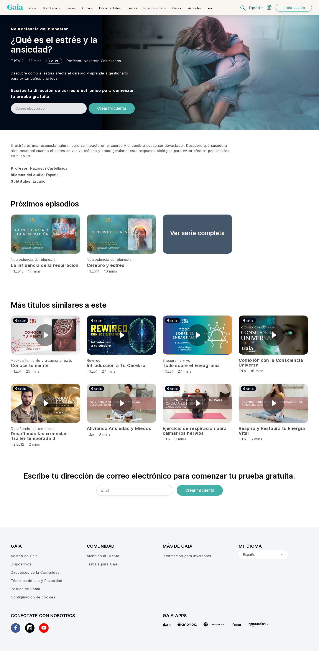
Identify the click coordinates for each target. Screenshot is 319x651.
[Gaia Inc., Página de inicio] (15, 7)
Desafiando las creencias (33, 428)
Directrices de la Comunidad (35, 572)
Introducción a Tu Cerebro (116, 365)
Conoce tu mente (30, 365)
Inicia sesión (294, 7)
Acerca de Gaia (24, 556)
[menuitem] (32, 6)
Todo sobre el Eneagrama (191, 365)
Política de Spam (25, 589)
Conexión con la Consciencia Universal (271, 363)
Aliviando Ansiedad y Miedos (119, 428)
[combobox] (263, 554)
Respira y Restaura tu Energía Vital (272, 431)
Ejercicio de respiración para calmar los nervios (195, 431)
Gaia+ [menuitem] (177, 8)
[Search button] (243, 7)
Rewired (93, 360)
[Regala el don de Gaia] (269, 7)
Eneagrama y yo (177, 360)
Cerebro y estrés (105, 265)
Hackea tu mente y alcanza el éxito (41, 360)
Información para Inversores (187, 556)
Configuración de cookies (33, 597)
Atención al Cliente (103, 556)
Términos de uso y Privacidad (36, 580)
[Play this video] (45, 335)
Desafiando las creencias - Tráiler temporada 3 (41, 436)
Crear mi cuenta (111, 108)
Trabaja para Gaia (102, 564)
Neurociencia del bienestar (39, 29)
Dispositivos (21, 564)
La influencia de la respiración (45, 265)
